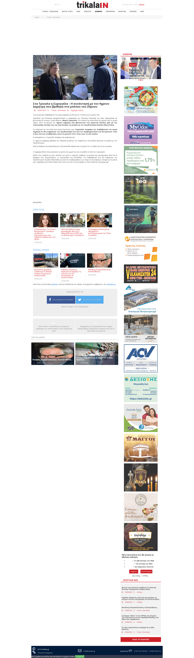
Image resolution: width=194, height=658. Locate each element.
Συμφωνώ (80, 656)
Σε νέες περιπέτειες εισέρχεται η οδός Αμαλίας (94, 359)
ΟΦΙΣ (78, 11)
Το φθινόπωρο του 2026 (144, 561)
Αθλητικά (122, 11)
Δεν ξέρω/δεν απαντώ (144, 567)
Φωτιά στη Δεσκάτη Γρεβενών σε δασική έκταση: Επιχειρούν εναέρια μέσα (139, 588)
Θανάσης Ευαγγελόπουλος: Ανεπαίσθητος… (52, 359)
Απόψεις (133, 11)
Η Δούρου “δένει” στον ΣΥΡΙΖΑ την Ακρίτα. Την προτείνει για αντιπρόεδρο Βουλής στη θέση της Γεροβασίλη (140, 617)
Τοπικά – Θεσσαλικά (50, 11)
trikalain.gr (111, 284)
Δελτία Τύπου (67, 11)
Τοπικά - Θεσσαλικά (58, 110)
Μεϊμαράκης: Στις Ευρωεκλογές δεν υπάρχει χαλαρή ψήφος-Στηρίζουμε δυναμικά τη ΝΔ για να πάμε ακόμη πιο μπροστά (96, 328)
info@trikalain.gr (89, 651)
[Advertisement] (97, 36)
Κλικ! (142, 11)
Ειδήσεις (55, 284)
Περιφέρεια (110, 11)
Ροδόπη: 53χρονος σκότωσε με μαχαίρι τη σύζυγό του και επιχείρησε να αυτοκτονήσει (140, 598)
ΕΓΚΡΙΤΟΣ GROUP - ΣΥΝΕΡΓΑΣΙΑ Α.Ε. (148, 651)
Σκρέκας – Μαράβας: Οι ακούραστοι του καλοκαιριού (139, 74)
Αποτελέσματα (146, 571)
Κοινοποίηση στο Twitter (92, 300)
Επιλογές (87, 11)
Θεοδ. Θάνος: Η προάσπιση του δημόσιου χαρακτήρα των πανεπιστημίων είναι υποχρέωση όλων (54, 328)
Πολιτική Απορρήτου (45, 653)
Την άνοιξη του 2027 (144, 564)
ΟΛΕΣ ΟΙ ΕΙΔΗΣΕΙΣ (140, 639)
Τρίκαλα (141, 4)
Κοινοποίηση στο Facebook (63, 300)
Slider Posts (38, 209)
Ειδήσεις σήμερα (41, 249)
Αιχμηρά (98, 11)
